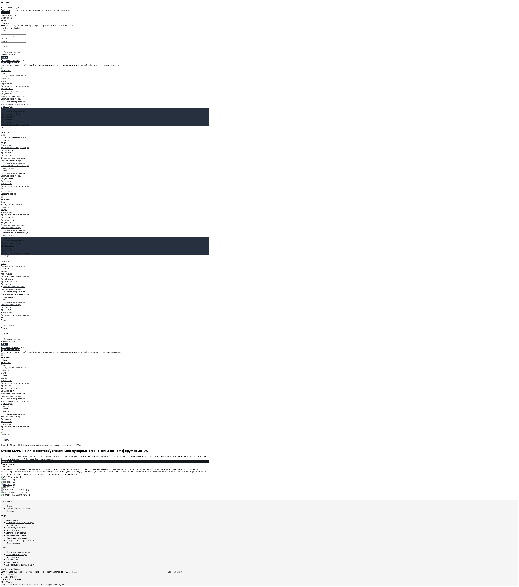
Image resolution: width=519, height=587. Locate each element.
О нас (3, 73)
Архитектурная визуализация (15, 86)
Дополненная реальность (13, 96)
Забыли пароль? (8, 54)
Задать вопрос (8, 464)
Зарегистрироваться (10, 62)
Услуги (4, 20)
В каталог (5, 12)
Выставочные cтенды (11, 99)
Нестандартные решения (13, 101)
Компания (6, 132)
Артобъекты (6, 119)
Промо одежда (7, 106)
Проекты (5, 170)
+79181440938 (7, 191)
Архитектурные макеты (12, 91)
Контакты (5, 188)
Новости (5, 78)
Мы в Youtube (7, 582)
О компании (6, 17)
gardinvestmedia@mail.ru (13, 28)
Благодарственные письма (13, 75)
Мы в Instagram (175, 572)
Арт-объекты (7, 88)
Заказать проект (8, 461)
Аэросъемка (6, 83)
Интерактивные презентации (15, 104)
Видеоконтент (7, 93)
